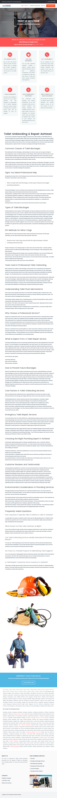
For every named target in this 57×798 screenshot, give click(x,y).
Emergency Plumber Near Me (37, 766)
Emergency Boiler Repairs (35, 5)
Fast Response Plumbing (36, 763)
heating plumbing (14, 746)
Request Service (51, 5)
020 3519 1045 (51, 1)
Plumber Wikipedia (13, 741)
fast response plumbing (25, 724)
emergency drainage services (33, 717)
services (5, 717)
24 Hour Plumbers (35, 768)
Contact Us (43, 5)
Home (22, 5)
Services (26, 5)
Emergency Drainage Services (38, 761)
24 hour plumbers (44, 717)
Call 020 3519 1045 (28, 682)
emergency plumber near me (33, 732)
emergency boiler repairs (18, 714)
